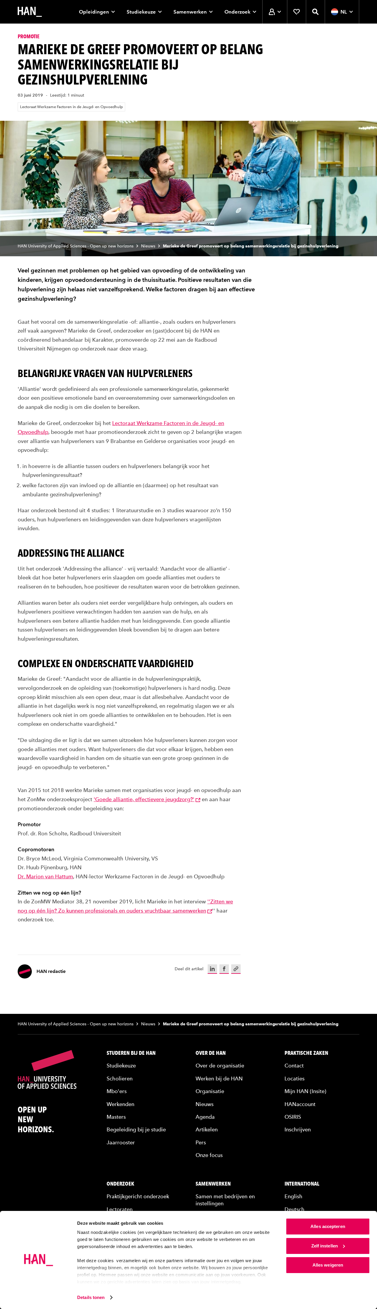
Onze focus (209, 1155)
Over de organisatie (220, 1065)
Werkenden (120, 1104)
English (293, 1196)
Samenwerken (190, 12)
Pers (201, 1142)
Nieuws (148, 246)
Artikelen (207, 1129)
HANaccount (300, 1104)
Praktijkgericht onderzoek (138, 1196)
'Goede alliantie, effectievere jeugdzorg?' (144, 799)
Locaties (295, 1078)
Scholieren (120, 1078)
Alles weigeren (327, 1264)
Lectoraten (120, 1209)
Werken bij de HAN (219, 1078)
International (302, 1184)
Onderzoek (237, 12)
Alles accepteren (327, 1226)
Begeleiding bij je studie (136, 1129)
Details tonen (91, 1297)
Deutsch (295, 1209)
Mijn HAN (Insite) (305, 1091)
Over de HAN (211, 1053)
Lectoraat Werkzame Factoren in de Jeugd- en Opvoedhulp (71, 107)
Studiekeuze (141, 12)
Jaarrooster (121, 1142)
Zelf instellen (324, 1245)
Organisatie (210, 1091)
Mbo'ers (117, 1091)
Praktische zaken (306, 1053)
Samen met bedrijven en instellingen (225, 1199)
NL (343, 12)
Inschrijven (298, 1129)
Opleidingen (94, 12)
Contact (294, 1065)
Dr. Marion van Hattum (45, 876)
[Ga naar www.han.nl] (30, 12)
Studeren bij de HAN (131, 1053)
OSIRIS (293, 1117)
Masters (116, 1117)
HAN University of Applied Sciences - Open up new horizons (75, 246)
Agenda (205, 1117)
